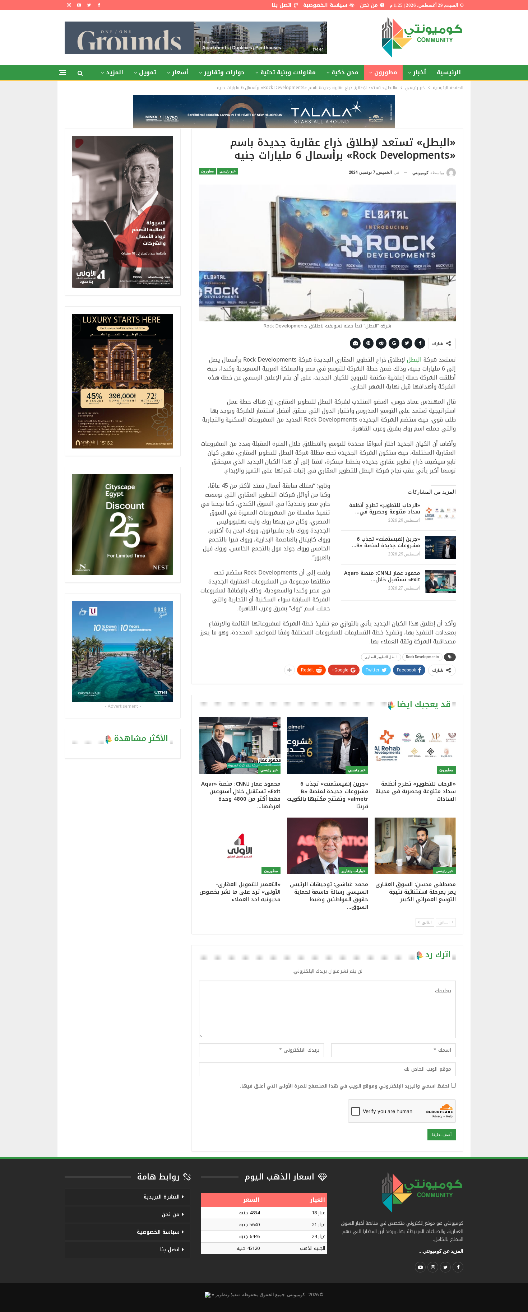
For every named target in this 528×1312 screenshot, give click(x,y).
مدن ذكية (345, 72)
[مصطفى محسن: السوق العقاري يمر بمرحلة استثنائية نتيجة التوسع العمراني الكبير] (415, 846)
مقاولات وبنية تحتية (288, 72)
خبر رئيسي (227, 171)
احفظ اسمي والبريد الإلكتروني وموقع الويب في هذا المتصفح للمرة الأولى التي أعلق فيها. (344, 1086)
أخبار (419, 72)
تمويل (147, 72)
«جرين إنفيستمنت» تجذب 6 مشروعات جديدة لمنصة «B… (386, 542)
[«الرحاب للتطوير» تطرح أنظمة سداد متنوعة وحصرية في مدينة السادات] (440, 513)
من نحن (369, 5)
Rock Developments (422, 657)
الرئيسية (449, 72)
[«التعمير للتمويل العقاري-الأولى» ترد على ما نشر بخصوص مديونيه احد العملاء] (239, 846)
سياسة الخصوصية (325, 5)
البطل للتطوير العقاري (381, 657)
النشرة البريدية (162, 1197)
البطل (414, 359)
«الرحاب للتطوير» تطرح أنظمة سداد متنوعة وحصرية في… (384, 509)
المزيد (114, 72)
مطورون (385, 72)
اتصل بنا (282, 5)
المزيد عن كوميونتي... (440, 1251)
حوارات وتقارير (224, 72)
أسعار (180, 72)
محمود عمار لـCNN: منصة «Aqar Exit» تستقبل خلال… (382, 576)
